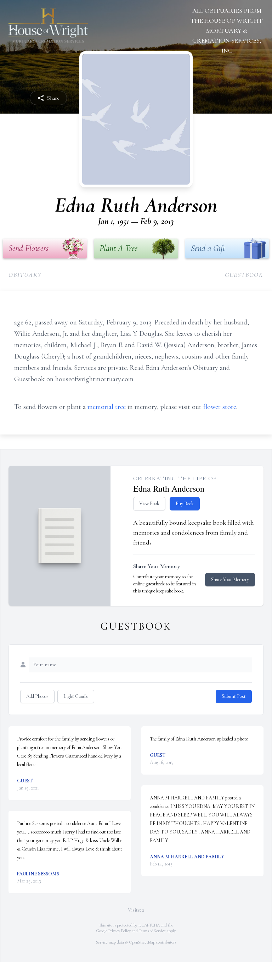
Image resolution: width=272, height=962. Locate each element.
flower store (219, 407)
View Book (149, 504)
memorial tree (106, 407)
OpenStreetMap (142, 942)
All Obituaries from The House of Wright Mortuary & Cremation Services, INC (227, 30)
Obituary (24, 275)
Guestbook (244, 275)
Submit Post (234, 696)
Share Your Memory (230, 579)
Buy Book (185, 504)
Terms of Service (152, 930)
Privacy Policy (119, 930)
